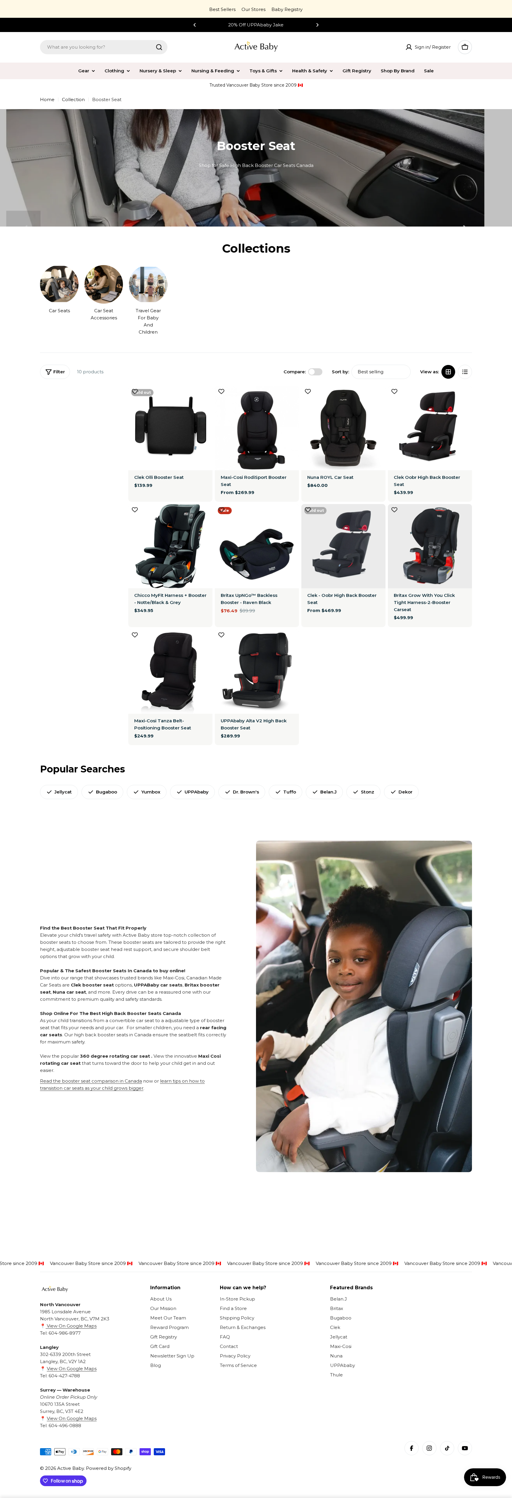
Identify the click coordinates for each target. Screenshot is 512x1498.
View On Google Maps (71, 1326)
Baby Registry (287, 9)
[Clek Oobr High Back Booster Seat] (430, 428)
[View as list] (465, 372)
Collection (73, 99)
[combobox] (103, 47)
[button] (194, 24)
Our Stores (253, 9)
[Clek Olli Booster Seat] (170, 428)
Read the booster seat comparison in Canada (91, 1081)
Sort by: (340, 372)
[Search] (159, 47)
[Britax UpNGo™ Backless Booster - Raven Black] (257, 546)
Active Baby (70, 1468)
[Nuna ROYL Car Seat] (343, 428)
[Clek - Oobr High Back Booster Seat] (343, 546)
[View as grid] (448, 372)
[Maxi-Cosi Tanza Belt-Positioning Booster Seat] (170, 672)
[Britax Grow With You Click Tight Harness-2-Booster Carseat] (430, 546)
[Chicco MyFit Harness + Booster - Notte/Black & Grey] (170, 546)
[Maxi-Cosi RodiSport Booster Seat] (257, 428)
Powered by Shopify (108, 1468)
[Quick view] (204, 399)
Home (47, 99)
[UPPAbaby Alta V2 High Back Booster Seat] (257, 672)
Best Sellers (222, 9)
